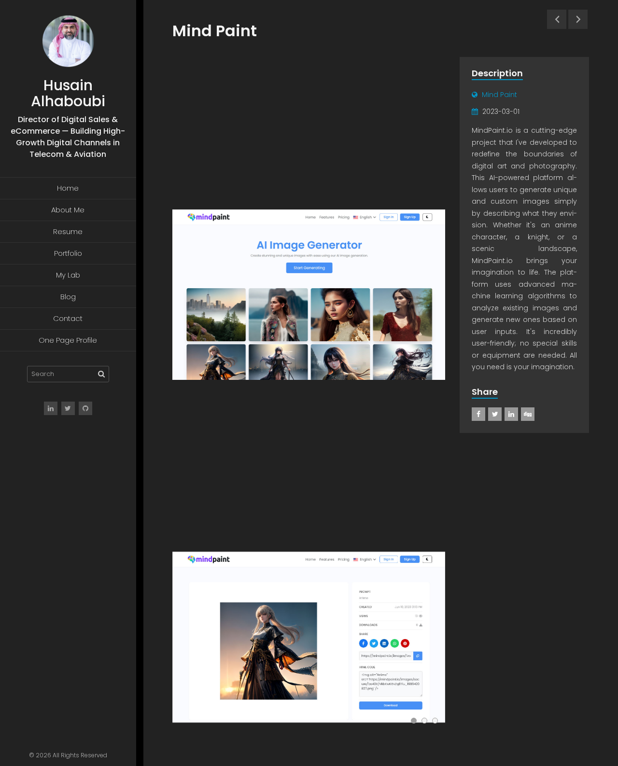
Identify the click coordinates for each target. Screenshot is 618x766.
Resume (68, 231)
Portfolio (68, 253)
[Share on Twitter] (495, 414)
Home (68, 188)
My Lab (68, 275)
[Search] (101, 374)
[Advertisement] (309, 128)
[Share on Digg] (527, 414)
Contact (68, 318)
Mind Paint (499, 94)
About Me (67, 210)
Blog (68, 297)
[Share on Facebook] (478, 414)
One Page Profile (68, 340)
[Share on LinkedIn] (511, 414)
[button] (413, 720)
